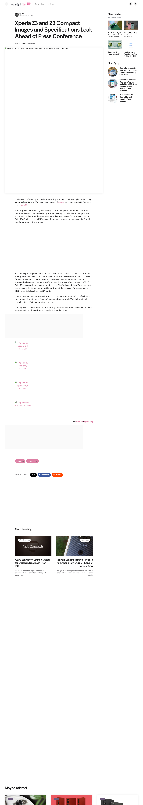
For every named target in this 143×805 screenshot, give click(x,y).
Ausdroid (79, 422)
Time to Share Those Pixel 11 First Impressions (131, 35)
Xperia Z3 (23, 205)
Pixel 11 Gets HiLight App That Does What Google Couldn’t (115, 35)
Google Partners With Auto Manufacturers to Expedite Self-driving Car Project (128, 71)
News (56, 799)
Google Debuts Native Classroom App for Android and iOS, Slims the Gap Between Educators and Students (128, 85)
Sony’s (61, 202)
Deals (10, 799)
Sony (21, 461)
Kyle (23, 14)
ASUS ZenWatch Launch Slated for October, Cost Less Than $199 (32, 563)
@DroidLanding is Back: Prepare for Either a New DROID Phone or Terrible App (75, 563)
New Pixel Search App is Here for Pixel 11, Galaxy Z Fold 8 (130, 54)
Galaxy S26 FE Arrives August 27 (113, 53)
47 (20, 43)
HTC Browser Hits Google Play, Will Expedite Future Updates (126, 98)
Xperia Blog (88, 422)
